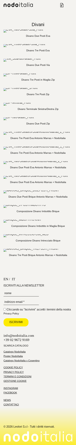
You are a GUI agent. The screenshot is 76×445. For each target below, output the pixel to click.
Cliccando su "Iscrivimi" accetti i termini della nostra (37, 311)
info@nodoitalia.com (19, 335)
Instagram (11, 388)
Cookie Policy (13, 367)
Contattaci (11, 404)
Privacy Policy (11, 313)
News (7, 400)
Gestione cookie (15, 381)
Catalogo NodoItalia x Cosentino (22, 360)
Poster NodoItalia (13, 356)
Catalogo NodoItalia (15, 351)
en (6, 279)
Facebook (10, 392)
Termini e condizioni (17, 376)
